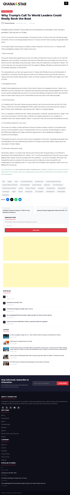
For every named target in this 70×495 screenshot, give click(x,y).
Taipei (13, 191)
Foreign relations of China (53, 181)
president (41, 188)
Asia (3, 181)
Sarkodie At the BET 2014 (14, 302)
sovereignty (5, 191)
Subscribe (36, 230)
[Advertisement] (36, 249)
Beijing (10, 181)
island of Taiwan (37, 185)
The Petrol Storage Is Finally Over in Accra (20, 309)
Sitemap (3, 460)
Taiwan (20, 191)
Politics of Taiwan (30, 188)
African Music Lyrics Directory (10, 433)
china (16, 181)
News (3, 415)
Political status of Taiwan (9, 188)
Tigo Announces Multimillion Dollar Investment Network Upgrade (27, 321)
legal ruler (47, 185)
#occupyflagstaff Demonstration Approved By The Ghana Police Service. (29, 315)
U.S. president (39, 191)
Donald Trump (39, 181)
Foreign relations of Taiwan (9, 185)
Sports (3, 421)
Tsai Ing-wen (28, 191)
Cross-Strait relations (26, 181)
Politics (3, 436)
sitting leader (61, 188)
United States (61, 191)
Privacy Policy (5, 454)
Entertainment (5, 424)
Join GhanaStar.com (7, 169)
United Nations (50, 191)
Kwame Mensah (10, 23)
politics (21, 188)
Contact (3, 448)
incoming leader (25, 185)
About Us (4, 444)
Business (4, 427)
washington (5, 195)
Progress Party (51, 188)
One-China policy (58, 185)
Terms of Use (5, 457)
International (7, 11)
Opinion (3, 430)
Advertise (4, 451)
